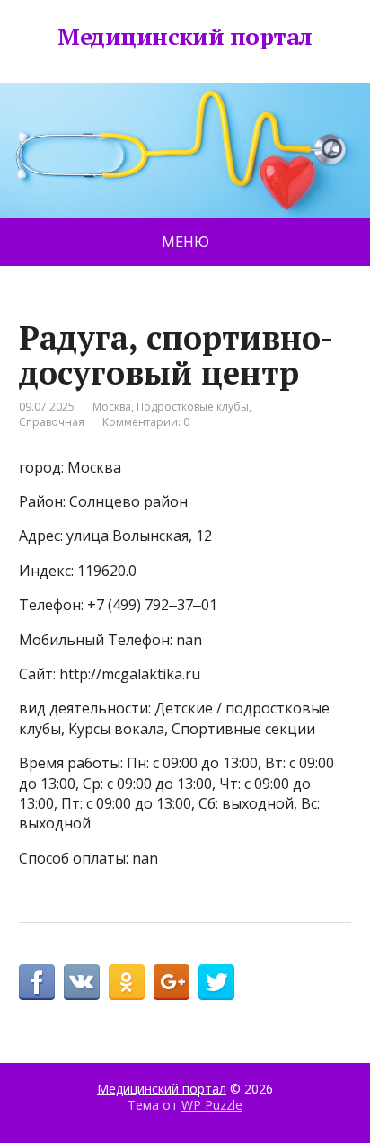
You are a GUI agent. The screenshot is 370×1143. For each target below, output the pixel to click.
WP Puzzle (211, 1104)
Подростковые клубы (193, 406)
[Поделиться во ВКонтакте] (82, 982)
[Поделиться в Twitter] (216, 982)
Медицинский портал (185, 37)
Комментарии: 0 (145, 422)
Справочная (51, 422)
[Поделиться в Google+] (171, 982)
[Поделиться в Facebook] (37, 982)
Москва (111, 406)
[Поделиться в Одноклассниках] (127, 982)
